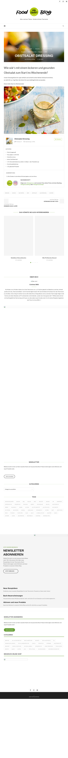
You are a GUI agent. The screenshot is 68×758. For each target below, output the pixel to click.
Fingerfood (17, 504)
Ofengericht (39, 510)
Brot (35, 501)
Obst (28, 192)
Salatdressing (43, 192)
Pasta (6, 512)
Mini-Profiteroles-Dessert (49, 258)
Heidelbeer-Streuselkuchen (18, 258)
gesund (14, 192)
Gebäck (32, 504)
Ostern (47, 510)
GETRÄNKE (48, 643)
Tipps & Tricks (32, 649)
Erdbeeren (59, 501)
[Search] (63, 26)
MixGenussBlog (31, 59)
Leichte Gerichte (36, 507)
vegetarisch (30, 515)
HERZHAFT (7, 646)
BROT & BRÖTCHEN (28, 640)
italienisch (13, 507)
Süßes (13, 515)
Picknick (12, 512)
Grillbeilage (40, 504)
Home (17, 48)
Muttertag (7, 510)
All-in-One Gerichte (16, 640)
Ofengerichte (38, 646)
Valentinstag (21, 515)
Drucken (59, 139)
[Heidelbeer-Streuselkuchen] (18, 236)
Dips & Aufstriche (46, 640)
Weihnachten (46, 515)
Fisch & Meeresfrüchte (23, 643)
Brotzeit (41, 501)
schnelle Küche (40, 512)
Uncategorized (41, 649)
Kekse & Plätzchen (16, 646)
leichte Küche (46, 507)
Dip (53, 501)
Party (52, 510)
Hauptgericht (55, 504)
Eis (54, 640)
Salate (13, 649)
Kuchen (27, 507)
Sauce (32, 512)
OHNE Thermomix (49, 646)
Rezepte (24, 48)
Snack (55, 512)
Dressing (7, 192)
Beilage (29, 501)
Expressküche (8, 504)
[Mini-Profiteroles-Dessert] (49, 236)
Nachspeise (21, 192)
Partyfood (59, 510)
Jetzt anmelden (9, 630)
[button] (6, 239)
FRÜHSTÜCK (41, 643)
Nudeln (23, 510)
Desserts (37, 48)
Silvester (49, 512)
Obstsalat (34, 192)
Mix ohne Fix (55, 507)
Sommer (51, 192)
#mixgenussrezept (38, 184)
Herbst (6, 507)
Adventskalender (9, 501)
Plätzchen (20, 512)
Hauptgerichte (57, 643)
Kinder (20, 507)
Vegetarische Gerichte (53, 649)
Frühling (25, 504)
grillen (47, 504)
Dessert (48, 501)
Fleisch (33, 643)
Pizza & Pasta (59, 646)
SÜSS (31, 48)
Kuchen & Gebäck (28, 646)
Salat (26, 512)
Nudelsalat (30, 510)
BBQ (24, 501)
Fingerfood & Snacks (10, 643)
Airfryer (7, 640)
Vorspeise (38, 515)
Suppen (19, 649)
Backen (18, 501)
